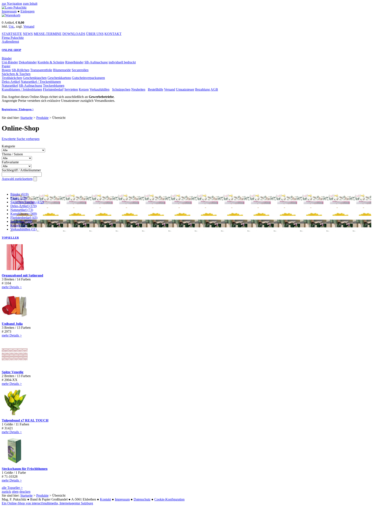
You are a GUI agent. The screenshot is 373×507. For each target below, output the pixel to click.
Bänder (7, 58)
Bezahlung (202, 89)
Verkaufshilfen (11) (23, 229)
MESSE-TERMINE (48, 34)
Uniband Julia (12, 324)
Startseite (26, 118)
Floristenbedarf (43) (23, 217)
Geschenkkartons (59, 78)
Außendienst (10, 41)
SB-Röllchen (20, 70)
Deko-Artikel (11, 81)
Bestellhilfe (155, 89)
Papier (6, 66)
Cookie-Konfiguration (169, 499)
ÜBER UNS (95, 34)
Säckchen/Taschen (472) (27, 202)
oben (15, 491)
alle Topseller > (12, 488)
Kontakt (105, 499)
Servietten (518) (21, 221)
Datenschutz (142, 499)
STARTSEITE (12, 34)
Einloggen (28, 11)
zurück (6, 491)
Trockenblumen (53, 85)
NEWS (28, 34)
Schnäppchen (121, 89)
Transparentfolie (41, 70)
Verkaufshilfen (99, 89)
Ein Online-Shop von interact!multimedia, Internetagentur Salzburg (47, 503)
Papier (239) (18, 198)
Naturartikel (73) (21, 210)
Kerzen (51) (18, 225)
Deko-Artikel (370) (23, 206)
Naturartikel (10, 85)
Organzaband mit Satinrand (22, 275)
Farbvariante (10, 162)
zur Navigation (12, 3)
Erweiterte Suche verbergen (21, 139)
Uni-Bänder (10, 62)
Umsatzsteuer (185, 89)
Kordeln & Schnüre (51, 62)
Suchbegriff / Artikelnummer (21, 170)
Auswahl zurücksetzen (17, 179)
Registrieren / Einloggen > (18, 109)
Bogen (6, 70)
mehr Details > (12, 287)
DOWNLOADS (73, 34)
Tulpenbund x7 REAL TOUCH (25, 420)
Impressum (9, 11)
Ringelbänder (74, 62)
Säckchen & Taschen (16, 74)
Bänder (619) (19, 194)
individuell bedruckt (122, 62)
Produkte (42, 118)
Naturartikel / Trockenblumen (41, 81)
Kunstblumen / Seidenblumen (22, 89)
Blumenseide (62, 70)
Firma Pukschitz (13, 37)
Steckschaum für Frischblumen (24, 469)
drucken (24, 491)
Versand (28, 26)
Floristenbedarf (53, 89)
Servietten (71, 89)
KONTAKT (113, 34)
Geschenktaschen (35, 78)
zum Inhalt (30, 3)
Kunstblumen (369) (23, 214)
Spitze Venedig (12, 372)
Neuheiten (138, 89)
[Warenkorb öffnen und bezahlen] (11, 15)
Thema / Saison (12, 154)
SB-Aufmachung (96, 62)
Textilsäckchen (12, 78)
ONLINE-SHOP (11, 50)
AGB (214, 89)
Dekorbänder (28, 62)
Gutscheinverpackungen (88, 78)
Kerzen (84, 89)
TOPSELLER (10, 237)
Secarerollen (80, 70)
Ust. (11, 26)
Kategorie (8, 146)
